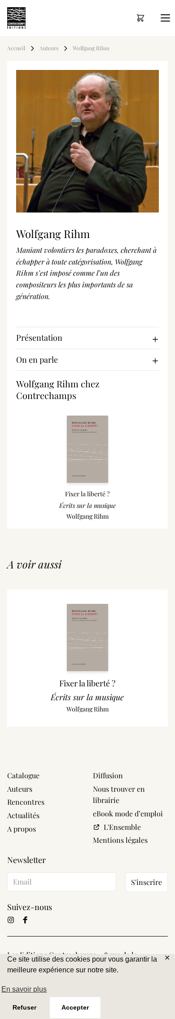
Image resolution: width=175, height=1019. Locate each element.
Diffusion (108, 775)
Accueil (16, 48)
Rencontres (25, 802)
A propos (21, 828)
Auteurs (48, 48)
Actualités (23, 815)
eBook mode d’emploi (128, 813)
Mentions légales (120, 840)
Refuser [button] (24, 1007)
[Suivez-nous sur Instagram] (10, 920)
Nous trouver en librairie (119, 794)
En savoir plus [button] (24, 989)
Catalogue (23, 775)
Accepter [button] (75, 1007)
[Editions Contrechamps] (16, 18)
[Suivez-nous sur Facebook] (25, 920)
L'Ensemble (122, 827)
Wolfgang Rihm (91, 48)
